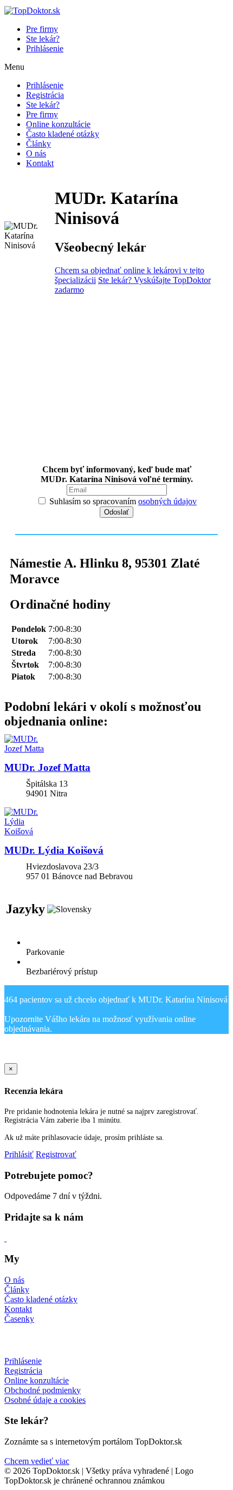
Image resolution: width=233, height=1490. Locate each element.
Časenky (19, 1318)
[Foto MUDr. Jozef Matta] (116, 744)
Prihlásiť (19, 1154)
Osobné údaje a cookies (45, 1400)
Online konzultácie (58, 124)
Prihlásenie (44, 48)
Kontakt (40, 163)
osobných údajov (167, 501)
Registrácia (45, 95)
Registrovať (56, 1154)
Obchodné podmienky (42, 1390)
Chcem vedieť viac (36, 1461)
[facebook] (5, 1238)
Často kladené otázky (62, 134)
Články (38, 143)
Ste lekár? (43, 38)
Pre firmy (42, 29)
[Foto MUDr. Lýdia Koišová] (116, 821)
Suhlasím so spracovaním (122, 501)
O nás (36, 153)
